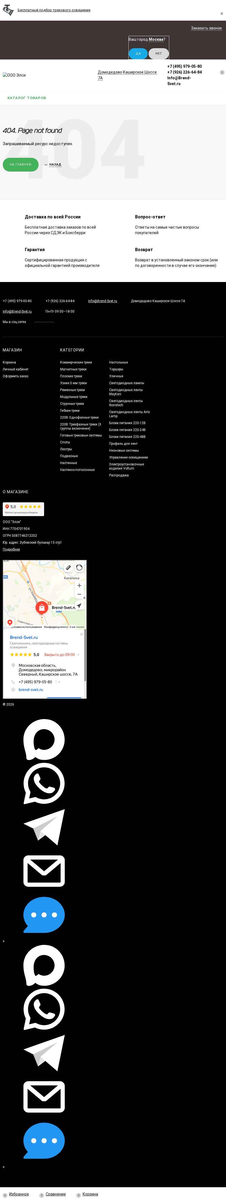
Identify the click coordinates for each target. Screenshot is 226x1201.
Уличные (116, 376)
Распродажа (119, 475)
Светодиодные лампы (126, 383)
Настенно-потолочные (77, 470)
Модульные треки (73, 397)
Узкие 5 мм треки (73, 383)
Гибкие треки (70, 411)
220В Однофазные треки (79, 417)
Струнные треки (72, 404)
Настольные (118, 362)
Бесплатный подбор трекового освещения (54, 10)
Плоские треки (71, 376)
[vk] (62, 322)
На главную (21, 164)
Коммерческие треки (76, 362)
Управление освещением (128, 457)
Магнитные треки (73, 369)
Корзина (9, 362)
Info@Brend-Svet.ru (102, 301)
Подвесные (69, 456)
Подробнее (11, 549)
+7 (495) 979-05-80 (184, 66)
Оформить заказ (15, 376)
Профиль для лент (123, 444)
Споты (65, 442)
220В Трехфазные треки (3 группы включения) (80, 426)
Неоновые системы (124, 450)
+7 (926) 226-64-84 (184, 72)
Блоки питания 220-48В (127, 437)
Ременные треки (72, 390)
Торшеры (116, 369)
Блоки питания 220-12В (127, 423)
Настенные (68, 463)
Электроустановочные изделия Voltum (126, 466)
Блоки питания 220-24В (127, 430)
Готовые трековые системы (81, 435)
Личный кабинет (15, 369)
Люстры (66, 449)
